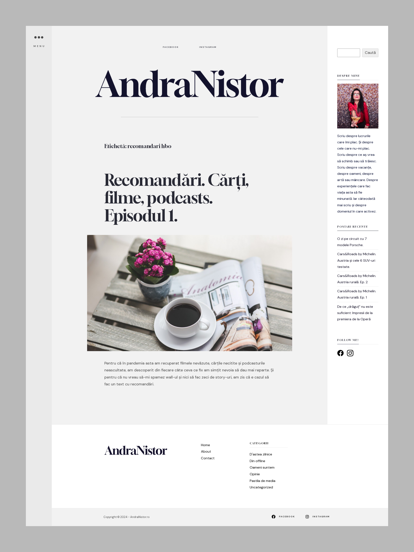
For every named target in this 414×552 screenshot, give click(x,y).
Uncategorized (261, 487)
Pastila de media (262, 481)
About (206, 451)
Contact (208, 458)
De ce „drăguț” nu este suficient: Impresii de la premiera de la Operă (355, 312)
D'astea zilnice (261, 454)
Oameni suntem (262, 467)
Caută (370, 52)
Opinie (255, 474)
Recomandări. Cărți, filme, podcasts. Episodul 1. (176, 197)
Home (205, 445)
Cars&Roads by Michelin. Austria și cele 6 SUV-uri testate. (356, 260)
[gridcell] (357, 173)
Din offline (257, 461)
